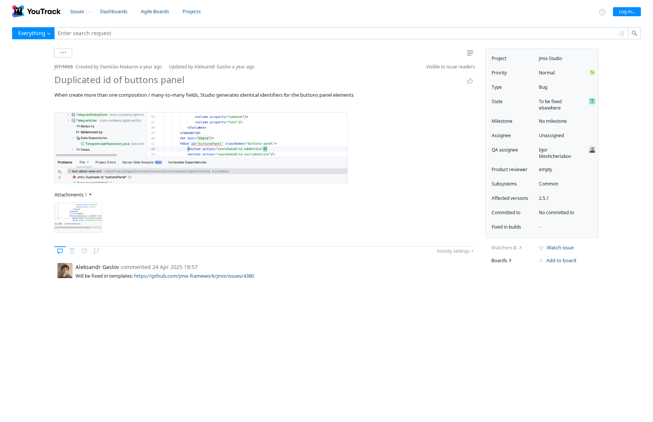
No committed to (556, 212)
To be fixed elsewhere (550, 104)
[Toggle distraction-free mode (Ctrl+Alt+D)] (470, 52)
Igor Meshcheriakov (555, 153)
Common (548, 184)
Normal (547, 73)
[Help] (602, 11)
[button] (48, 66)
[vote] (470, 80)
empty (545, 169)
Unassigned (551, 135)
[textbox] (341, 33)
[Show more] (63, 52)
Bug (543, 87)
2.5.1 (544, 198)
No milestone (553, 121)
